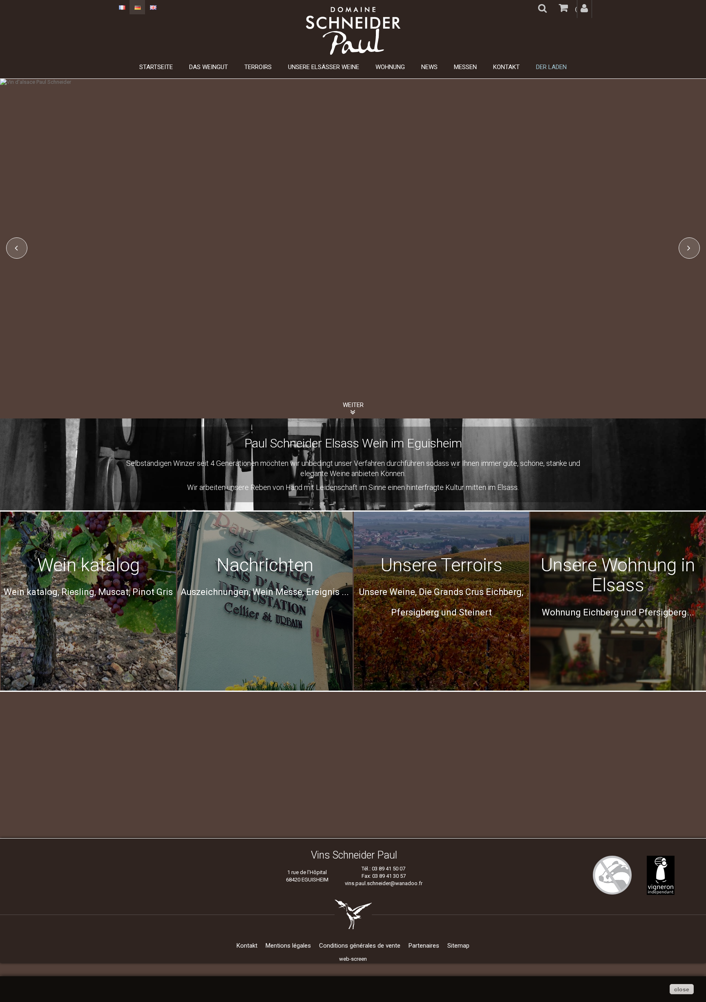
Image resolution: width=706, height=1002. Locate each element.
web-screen (353, 959)
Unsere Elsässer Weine (323, 67)
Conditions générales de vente (359, 945)
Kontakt (506, 67)
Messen (465, 67)
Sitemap (458, 945)
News (429, 67)
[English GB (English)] (153, 7)
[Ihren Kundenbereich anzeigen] (584, 9)
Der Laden (551, 67)
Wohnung (390, 67)
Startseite (156, 67)
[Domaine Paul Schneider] (353, 31)
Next (689, 248)
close (681, 989)
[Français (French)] (122, 7)
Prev (16, 248)
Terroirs (258, 67)
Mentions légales (288, 945)
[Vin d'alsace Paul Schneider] (353, 82)
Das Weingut (208, 67)
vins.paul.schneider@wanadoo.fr (383, 883)
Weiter (353, 405)
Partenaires (424, 945)
